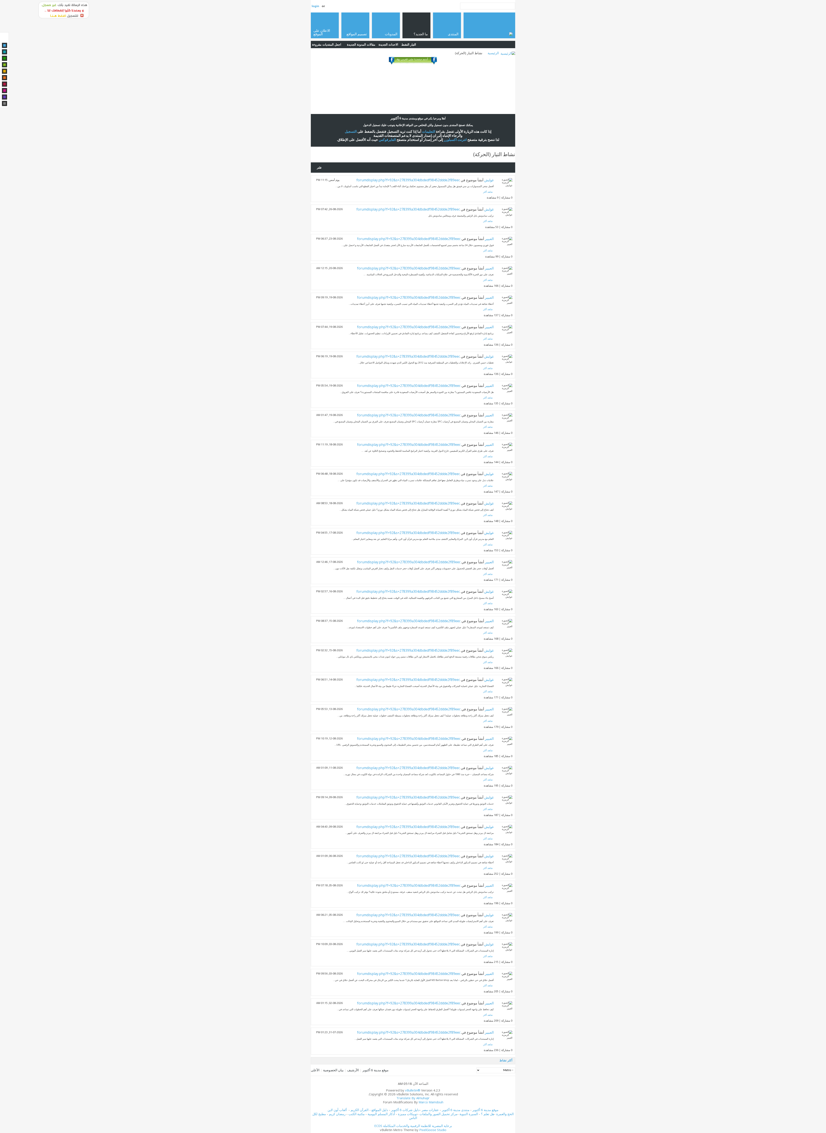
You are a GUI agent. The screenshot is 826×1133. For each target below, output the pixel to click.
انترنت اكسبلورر (455, 140)
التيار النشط (408, 44)
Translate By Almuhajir (413, 1098)
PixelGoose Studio (432, 1130)
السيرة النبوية (469, 1114)
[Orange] (4, 77)
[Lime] (4, 64)
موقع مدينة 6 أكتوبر (375, 1070)
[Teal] (4, 51)
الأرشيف (353, 1070)
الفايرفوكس (387, 140)
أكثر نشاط (505, 1060)
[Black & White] (4, 103)
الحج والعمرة (505, 1114)
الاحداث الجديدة (388, 44)
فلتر (319, 167)
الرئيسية (493, 53)
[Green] (4, 58)
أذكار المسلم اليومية (381, 1114)
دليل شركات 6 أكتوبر (405, 1110)
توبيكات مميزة (407, 1114)
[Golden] (4, 71)
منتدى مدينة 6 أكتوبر (455, 1110)
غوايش (489, 180)
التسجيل (351, 131)
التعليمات (428, 131)
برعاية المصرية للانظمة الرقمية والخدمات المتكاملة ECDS (413, 1126)
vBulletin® (412, 1090)
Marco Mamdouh (431, 1102)
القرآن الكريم (359, 1110)
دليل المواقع (379, 1110)
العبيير (489, 238)
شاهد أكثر (488, 191)
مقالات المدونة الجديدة (361, 44)
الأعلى (315, 1070)
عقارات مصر (430, 1110)
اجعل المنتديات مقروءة (326, 44)
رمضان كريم (337, 1114)
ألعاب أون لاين (337, 1110)
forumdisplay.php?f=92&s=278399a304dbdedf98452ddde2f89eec (408, 180)
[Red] (4, 84)
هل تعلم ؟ (487, 1114)
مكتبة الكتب (356, 1114)
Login (315, 6)
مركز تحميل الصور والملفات (438, 1114)
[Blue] (4, 45)
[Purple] (4, 97)
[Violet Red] (4, 90)
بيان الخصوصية (333, 1070)
